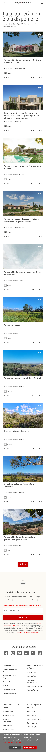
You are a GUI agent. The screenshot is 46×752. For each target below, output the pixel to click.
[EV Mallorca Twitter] (19, 653)
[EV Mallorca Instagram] (13, 653)
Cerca (23, 564)
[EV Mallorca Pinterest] (33, 653)
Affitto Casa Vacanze (34, 727)
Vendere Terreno (32, 690)
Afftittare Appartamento (35, 686)
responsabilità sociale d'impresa (9, 677)
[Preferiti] (39, 35)
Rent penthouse (32, 723)
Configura (15, 747)
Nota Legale (6, 682)
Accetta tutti (29, 747)
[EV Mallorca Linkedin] (26, 653)
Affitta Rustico (31, 715)
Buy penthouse (7, 725)
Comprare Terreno (8, 729)
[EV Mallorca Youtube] (40, 653)
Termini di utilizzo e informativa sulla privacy (26, 632)
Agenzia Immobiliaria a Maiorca (10, 671)
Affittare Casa (31, 676)
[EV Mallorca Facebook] (6, 653)
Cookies (5, 686)
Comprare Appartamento (7, 720)
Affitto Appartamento (34, 719)
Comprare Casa (8, 711)
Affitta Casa (31, 711)
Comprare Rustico (8, 715)
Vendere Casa (31, 672)
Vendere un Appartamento (32, 681)
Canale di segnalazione (10, 693)
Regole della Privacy (9, 690)
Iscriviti (23, 617)
